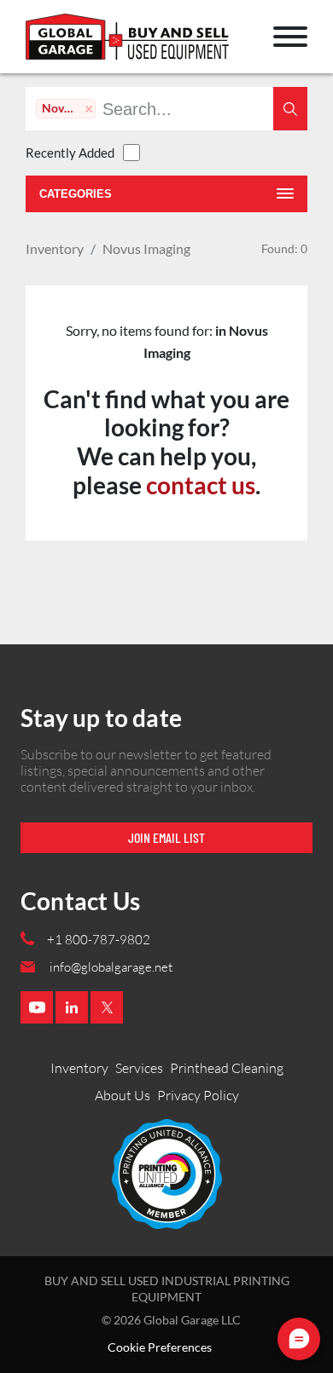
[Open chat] (299, 1339)
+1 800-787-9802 (98, 940)
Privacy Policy (198, 1095)
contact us (200, 484)
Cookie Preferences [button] (160, 1347)
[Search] (290, 108)
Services (139, 1067)
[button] (290, 36)
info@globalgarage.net (111, 967)
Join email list (166, 837)
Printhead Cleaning (226, 1067)
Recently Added (70, 152)
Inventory (55, 248)
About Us (122, 1095)
